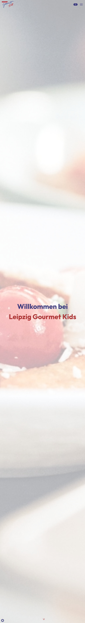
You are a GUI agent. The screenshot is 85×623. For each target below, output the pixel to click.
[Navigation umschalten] (81, 4)
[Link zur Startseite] (8, 4)
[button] (2, 620)
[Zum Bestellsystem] (75, 4)
